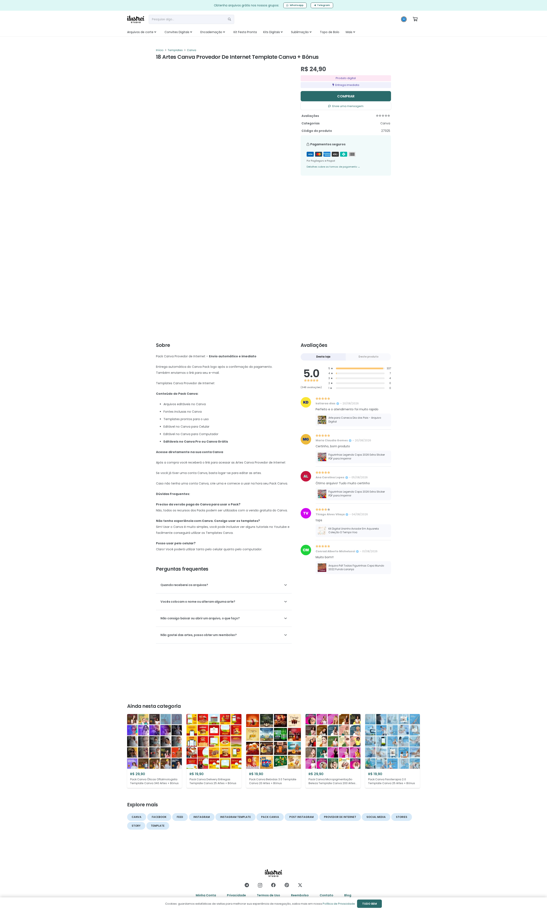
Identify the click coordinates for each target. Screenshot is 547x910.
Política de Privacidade (339, 904)
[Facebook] (273, 885)
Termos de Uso (268, 895)
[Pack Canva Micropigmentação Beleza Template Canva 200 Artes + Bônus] (333, 751)
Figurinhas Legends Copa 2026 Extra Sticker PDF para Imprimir (356, 456)
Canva (191, 50)
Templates (175, 50)
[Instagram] (260, 885)
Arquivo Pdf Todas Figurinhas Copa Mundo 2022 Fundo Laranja (356, 567)
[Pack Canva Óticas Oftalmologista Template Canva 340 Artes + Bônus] (154, 751)
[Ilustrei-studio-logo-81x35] (135, 19)
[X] (300, 885)
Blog (347, 895)
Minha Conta (206, 895)
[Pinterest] (287, 885)
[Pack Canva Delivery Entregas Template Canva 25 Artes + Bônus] (214, 751)
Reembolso (300, 895)
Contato (326, 895)
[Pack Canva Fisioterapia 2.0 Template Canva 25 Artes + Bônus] (392, 751)
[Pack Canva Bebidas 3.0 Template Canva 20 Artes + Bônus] (273, 751)
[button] (160, 32)
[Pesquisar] (229, 19)
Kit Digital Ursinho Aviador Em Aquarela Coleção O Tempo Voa (353, 530)
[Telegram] (247, 885)
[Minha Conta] (404, 20)
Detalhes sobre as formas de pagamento (333, 166)
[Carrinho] (415, 19)
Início (159, 50)
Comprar (345, 96)
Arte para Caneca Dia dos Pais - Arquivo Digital (354, 419)
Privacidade (236, 895)
